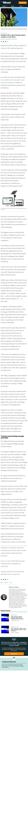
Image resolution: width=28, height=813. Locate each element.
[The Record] (6, 2)
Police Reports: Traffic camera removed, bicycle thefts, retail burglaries (18, 629)
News (6, 33)
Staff (13, 620)
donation (10, 574)
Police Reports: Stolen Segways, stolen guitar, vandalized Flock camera (17, 618)
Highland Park (13, 626)
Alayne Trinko (4, 39)
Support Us (23, 2)
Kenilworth (3, 33)
